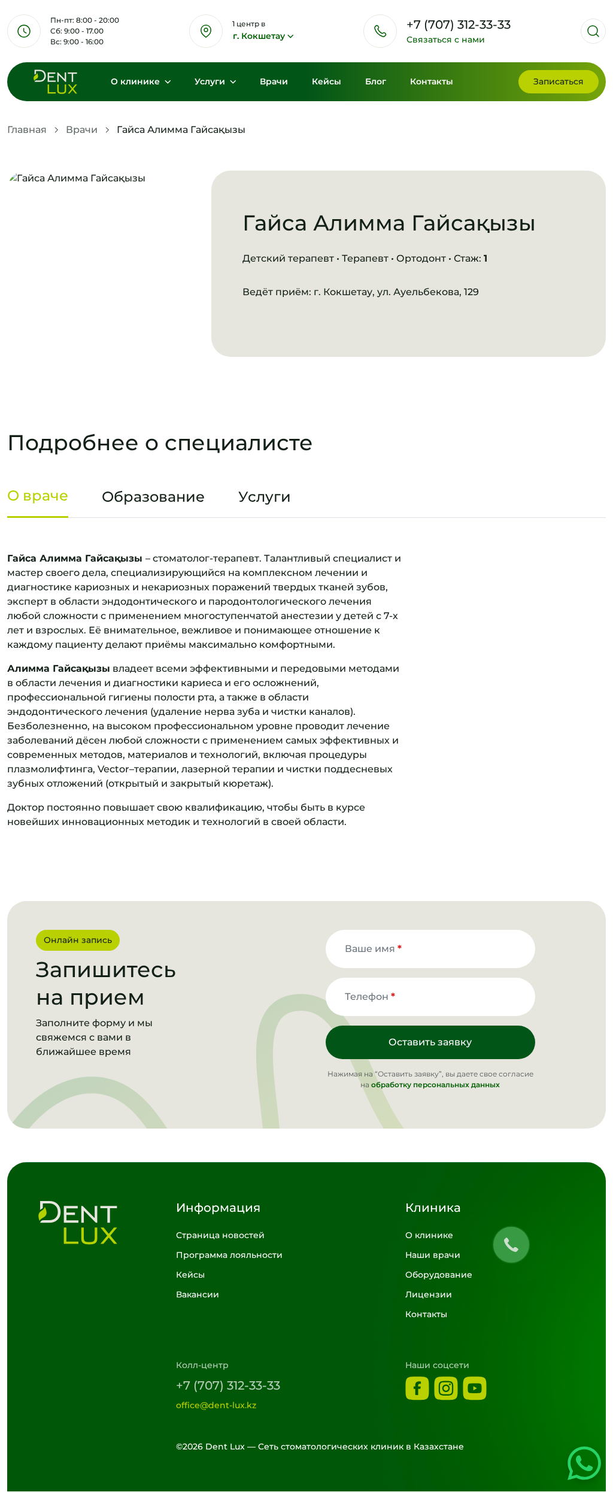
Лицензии (428, 1294)
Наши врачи (432, 1255)
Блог (375, 81)
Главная (27, 129)
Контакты (431, 81)
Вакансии (197, 1294)
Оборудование (438, 1274)
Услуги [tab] (264, 496)
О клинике (429, 1235)
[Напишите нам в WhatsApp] (584, 1463)
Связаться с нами (445, 39)
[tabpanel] (306, 690)
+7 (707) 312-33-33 (228, 1385)
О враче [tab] (37, 495)
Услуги (211, 81)
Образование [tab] (153, 496)
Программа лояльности (229, 1255)
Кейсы (326, 81)
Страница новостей (220, 1235)
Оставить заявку (430, 1042)
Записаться (558, 81)
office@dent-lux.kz (216, 1405)
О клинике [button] (136, 81)
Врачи (274, 81)
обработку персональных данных (435, 1084)
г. (259, 36)
